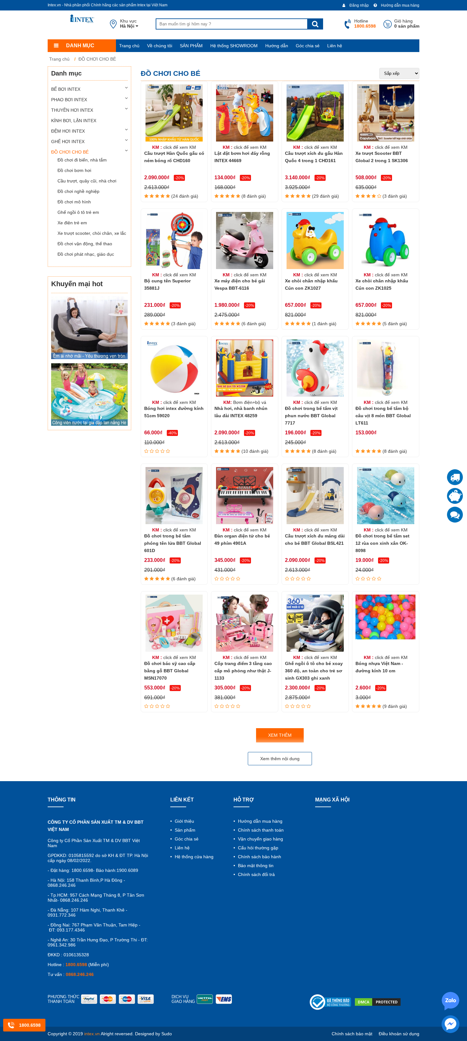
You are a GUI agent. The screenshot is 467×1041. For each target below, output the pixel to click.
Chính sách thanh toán (260, 830)
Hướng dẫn (276, 45)
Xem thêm (280, 735)
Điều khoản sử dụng (399, 1033)
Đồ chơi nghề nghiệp (78, 191)
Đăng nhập (359, 5)
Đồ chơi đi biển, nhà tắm (82, 159)
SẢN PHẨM (191, 45)
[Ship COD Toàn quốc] (455, 477)
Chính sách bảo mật (352, 1033)
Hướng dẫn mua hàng (399, 5)
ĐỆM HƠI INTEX (68, 131)
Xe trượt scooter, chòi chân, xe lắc (92, 233)
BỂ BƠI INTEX (65, 89)
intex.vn (92, 1033)
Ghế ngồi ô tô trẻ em (78, 212)
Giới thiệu (183, 821)
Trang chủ (129, 45)
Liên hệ (334, 45)
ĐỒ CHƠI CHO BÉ (70, 152)
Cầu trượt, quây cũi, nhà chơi (87, 180)
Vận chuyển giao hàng (260, 838)
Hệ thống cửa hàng (193, 856)
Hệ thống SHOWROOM (234, 45)
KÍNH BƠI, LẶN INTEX (73, 120)
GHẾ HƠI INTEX (68, 141)
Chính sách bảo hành (259, 856)
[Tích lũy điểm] (455, 496)
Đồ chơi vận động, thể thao (85, 243)
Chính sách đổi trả (256, 874)
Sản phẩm (184, 830)
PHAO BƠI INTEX (69, 99)
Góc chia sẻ (308, 45)
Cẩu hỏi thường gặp (257, 847)
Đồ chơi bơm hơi (74, 170)
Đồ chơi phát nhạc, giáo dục (86, 254)
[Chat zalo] (455, 515)
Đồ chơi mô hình (74, 201)
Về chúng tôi (159, 45)
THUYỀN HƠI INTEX (72, 110)
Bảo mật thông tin (255, 865)
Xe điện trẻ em (72, 222)
